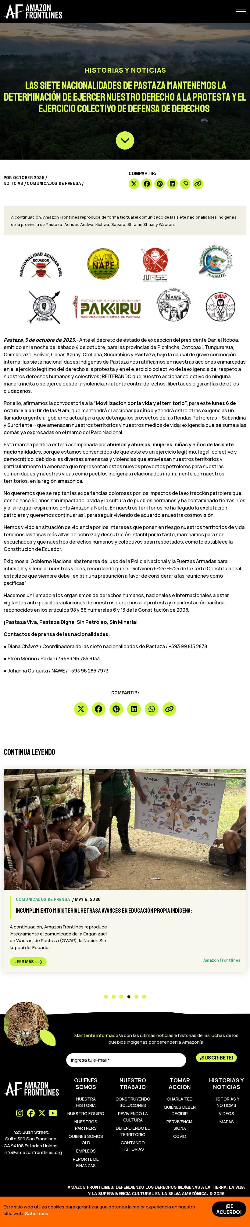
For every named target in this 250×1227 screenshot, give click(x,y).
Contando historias (133, 1146)
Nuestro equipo (85, 1113)
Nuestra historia (86, 1102)
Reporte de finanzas (86, 1162)
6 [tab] (144, 997)
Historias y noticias (226, 1102)
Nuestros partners (85, 1125)
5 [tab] (136, 997)
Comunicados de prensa (54, 183)
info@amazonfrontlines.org (33, 1152)
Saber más (36, 1213)
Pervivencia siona (179, 1125)
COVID (179, 1136)
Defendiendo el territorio (133, 1131)
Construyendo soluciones (133, 1102)
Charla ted (180, 1099)
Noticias (13, 183)
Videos (226, 1113)
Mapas (227, 1122)
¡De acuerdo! (229, 1209)
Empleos (86, 1151)
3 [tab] (121, 997)
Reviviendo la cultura (133, 1117)
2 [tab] (114, 997)
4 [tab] (129, 997)
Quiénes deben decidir (180, 1110)
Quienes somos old (86, 1139)
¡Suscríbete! (216, 1057)
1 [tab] (106, 997)
